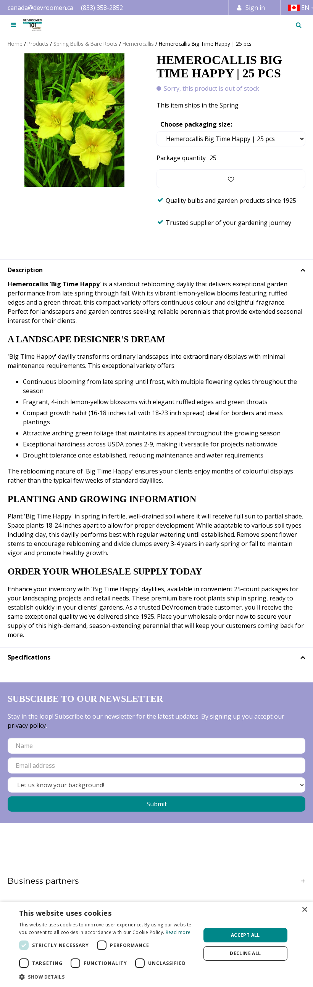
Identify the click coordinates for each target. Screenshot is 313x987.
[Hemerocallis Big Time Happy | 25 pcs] (74, 120)
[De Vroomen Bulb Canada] (32, 24)
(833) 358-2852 (102, 7)
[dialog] (156, 944)
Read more (178, 932)
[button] (107, 976)
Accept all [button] (245, 935)
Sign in (255, 7)
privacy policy (27, 725)
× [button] (304, 910)
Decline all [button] (245, 953)
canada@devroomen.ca (40, 7)
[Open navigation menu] (13, 24)
